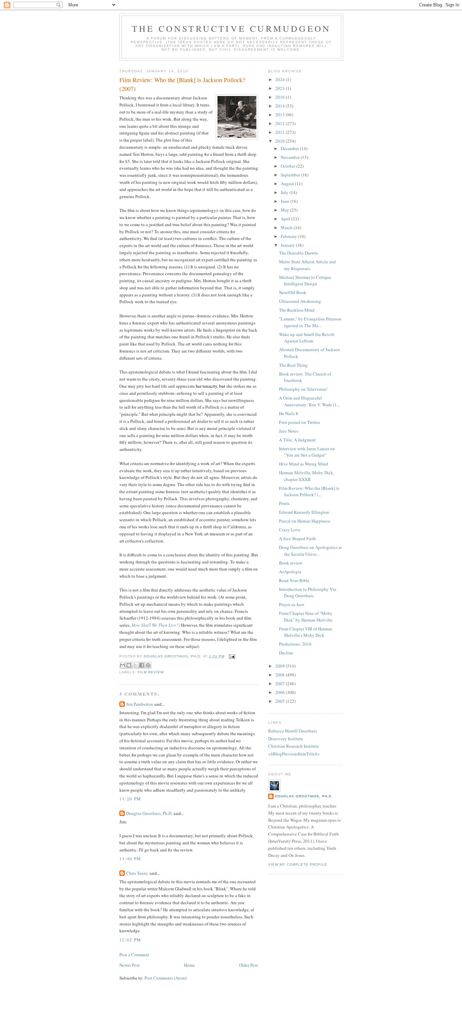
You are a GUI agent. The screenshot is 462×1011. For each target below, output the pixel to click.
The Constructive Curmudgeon (231, 28)
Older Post (248, 965)
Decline (286, 653)
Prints (284, 503)
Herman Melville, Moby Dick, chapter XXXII (306, 476)
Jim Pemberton (139, 704)
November (291, 157)
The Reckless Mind (297, 310)
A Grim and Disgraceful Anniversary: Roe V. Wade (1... (309, 401)
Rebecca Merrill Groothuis (292, 731)
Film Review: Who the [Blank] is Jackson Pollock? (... (309, 491)
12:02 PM (130, 940)
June (285, 201)
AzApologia (290, 572)
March (287, 227)
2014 (280, 106)
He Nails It (288, 413)
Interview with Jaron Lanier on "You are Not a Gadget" (307, 452)
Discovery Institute (285, 739)
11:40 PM (130, 859)
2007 (280, 683)
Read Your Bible (294, 580)
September (291, 175)
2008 (280, 675)
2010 (280, 141)
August (288, 183)
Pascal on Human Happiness (304, 521)
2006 (280, 692)
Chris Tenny (137, 873)
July (285, 192)
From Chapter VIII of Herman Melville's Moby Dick (305, 632)
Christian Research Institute (293, 746)
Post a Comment (134, 955)
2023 (280, 88)
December (290, 148)
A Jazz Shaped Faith (297, 538)
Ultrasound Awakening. (300, 301)
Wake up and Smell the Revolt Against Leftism (306, 337)
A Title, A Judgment (297, 440)
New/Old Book (292, 292)
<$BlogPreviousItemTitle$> (294, 754)
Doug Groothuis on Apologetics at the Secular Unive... (310, 550)
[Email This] (122, 665)
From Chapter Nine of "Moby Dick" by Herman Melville (305, 616)
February (289, 236)
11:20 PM (130, 799)
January (288, 245)
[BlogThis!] (128, 665)
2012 (280, 123)
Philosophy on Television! (303, 389)
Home (189, 965)
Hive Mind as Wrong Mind (303, 464)
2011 (280, 132)
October (288, 166)
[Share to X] (135, 665)
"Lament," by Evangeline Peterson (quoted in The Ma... (310, 322)
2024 (280, 79)
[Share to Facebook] (141, 665)
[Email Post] (231, 656)
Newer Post (129, 965)
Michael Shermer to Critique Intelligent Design (305, 280)
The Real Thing (293, 365)
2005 (280, 701)
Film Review (151, 672)
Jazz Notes (288, 431)
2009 (280, 666)
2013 (280, 115)
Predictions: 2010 (295, 644)
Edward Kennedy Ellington (304, 512)
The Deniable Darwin (298, 253)
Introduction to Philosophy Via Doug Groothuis (307, 592)
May (285, 210)
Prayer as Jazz (291, 604)
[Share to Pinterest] (148, 665)
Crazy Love (289, 530)
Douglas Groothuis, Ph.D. (149, 813)
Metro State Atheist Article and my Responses (307, 265)
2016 (280, 97)
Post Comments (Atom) (165, 978)
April (286, 219)
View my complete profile (297, 864)
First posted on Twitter (299, 422)
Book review (290, 563)
